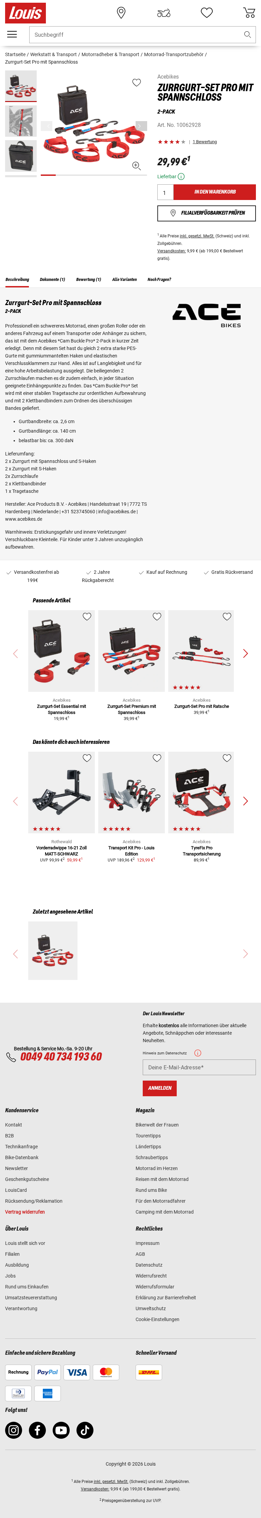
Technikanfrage (21, 1146)
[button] (248, 35)
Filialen (12, 1254)
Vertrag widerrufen (25, 1212)
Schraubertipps (152, 1157)
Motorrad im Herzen (157, 1168)
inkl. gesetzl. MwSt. (197, 236)
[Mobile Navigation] (12, 34)
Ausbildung (17, 1265)
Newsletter (16, 1168)
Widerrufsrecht (151, 1276)
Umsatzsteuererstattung (31, 1297)
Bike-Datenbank (21, 1157)
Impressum (147, 1243)
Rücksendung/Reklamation (34, 1201)
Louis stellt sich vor (25, 1243)
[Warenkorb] (249, 13)
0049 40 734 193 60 (60, 1057)
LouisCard (16, 1190)
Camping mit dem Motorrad (165, 1212)
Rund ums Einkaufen (27, 1286)
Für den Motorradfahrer (161, 1201)
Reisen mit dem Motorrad (162, 1179)
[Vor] (141, 126)
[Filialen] (121, 13)
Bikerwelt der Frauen (157, 1125)
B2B (9, 1135)
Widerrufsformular (155, 1286)
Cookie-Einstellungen (157, 1319)
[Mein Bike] (164, 13)
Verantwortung (21, 1308)
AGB (140, 1254)
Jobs (10, 1276)
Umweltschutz (151, 1308)
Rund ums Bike (151, 1190)
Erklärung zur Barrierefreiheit (166, 1297)
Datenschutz (149, 1265)
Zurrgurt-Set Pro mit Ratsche (201, 706)
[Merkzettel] (206, 13)
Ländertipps (148, 1146)
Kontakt (13, 1125)
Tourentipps (148, 1135)
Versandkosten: (171, 251)
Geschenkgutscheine (27, 1179)
